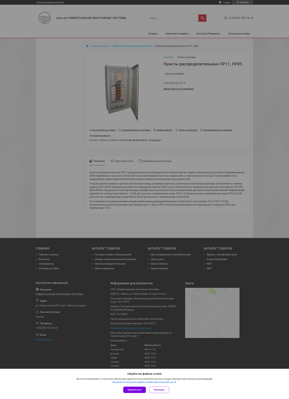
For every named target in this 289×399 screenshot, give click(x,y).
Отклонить (159, 389)
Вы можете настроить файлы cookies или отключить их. (143, 382)
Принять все (134, 389)
